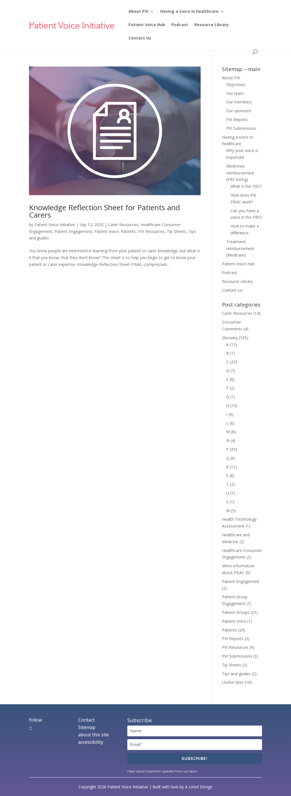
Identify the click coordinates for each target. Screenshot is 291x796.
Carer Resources (123, 224)
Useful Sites (233, 682)
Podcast (179, 25)
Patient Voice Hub (146, 25)
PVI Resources (151, 231)
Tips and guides (236, 673)
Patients (128, 231)
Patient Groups (236, 612)
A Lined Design (199, 786)
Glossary (230, 337)
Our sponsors (238, 110)
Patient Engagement (73, 231)
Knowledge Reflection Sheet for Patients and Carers (104, 211)
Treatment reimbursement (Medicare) (240, 248)
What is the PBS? (246, 186)
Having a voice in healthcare (189, 11)
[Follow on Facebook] (30, 728)
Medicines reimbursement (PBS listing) (240, 172)
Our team (235, 93)
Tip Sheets (176, 231)
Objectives (236, 84)
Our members (239, 102)
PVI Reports (237, 119)
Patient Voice (106, 231)
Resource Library (211, 25)
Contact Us (139, 38)
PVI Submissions (241, 128)
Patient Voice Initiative (54, 224)
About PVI (138, 11)
